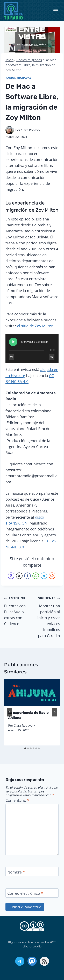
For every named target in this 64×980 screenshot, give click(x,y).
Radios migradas (18, 78)
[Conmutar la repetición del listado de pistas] (11, 357)
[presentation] (32, 692)
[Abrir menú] (55, 10)
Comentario (17, 800)
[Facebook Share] (27, 576)
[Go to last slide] (9, 712)
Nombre (16, 872)
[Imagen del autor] (9, 130)
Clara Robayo (30, 130)
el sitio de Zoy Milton (35, 325)
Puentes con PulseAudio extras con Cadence (15, 611)
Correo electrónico (25, 893)
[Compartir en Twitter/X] (19, 576)
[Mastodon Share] (11, 576)
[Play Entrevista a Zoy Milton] (13, 342)
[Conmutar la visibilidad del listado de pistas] (51, 357)
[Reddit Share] (52, 576)
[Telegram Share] (44, 576)
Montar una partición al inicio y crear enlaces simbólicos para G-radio (48, 617)
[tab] (25, 748)
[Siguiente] (54, 712)
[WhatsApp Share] (35, 576)
